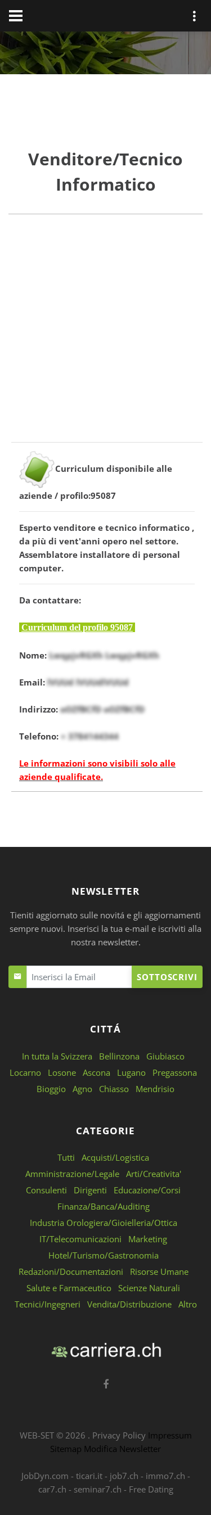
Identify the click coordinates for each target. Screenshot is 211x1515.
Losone (62, 1072)
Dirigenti (90, 1190)
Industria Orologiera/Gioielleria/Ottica (103, 1222)
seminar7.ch (98, 1489)
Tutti (66, 1157)
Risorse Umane (159, 1271)
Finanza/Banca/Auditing (103, 1206)
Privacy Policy (119, 1435)
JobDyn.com (45, 1475)
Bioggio (51, 1088)
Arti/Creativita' (153, 1173)
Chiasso (114, 1088)
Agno (82, 1088)
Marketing (147, 1239)
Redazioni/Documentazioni (71, 1271)
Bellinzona (119, 1056)
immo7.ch (165, 1475)
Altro (187, 1304)
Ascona (96, 1072)
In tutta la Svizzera (57, 1056)
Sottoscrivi (167, 976)
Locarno (25, 1072)
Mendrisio (155, 1088)
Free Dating (151, 1489)
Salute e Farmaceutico (68, 1287)
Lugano (131, 1072)
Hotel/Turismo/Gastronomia (103, 1255)
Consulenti (46, 1190)
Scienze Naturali (149, 1287)
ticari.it (89, 1475)
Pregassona (174, 1072)
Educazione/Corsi (147, 1190)
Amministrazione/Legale (72, 1173)
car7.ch (52, 1489)
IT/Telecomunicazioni (80, 1239)
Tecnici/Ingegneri (47, 1304)
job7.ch (124, 1475)
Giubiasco (165, 1056)
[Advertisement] (105, 336)
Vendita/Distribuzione (129, 1304)
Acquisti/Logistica (115, 1157)
